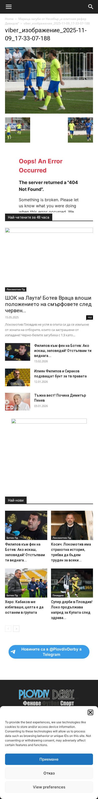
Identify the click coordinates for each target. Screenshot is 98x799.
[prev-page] (8, 629)
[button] (90, 712)
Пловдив (58, 595)
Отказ (49, 773)
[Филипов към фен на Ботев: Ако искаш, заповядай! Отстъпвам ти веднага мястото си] (17, 352)
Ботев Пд (12, 537)
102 (89, 317)
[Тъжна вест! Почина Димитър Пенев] (17, 401)
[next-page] (16, 629)
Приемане (49, 759)
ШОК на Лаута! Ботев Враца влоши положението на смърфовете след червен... (48, 304)
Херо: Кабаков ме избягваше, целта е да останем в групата (24, 607)
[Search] (91, 7)
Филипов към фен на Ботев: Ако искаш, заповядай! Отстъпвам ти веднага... (62, 351)
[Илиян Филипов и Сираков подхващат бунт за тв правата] (17, 377)
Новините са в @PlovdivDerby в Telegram (51, 652)
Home (9, 19)
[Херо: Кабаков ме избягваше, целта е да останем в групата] (26, 583)
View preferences (49, 787)
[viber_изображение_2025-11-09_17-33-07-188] (49, 112)
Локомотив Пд (16, 289)
